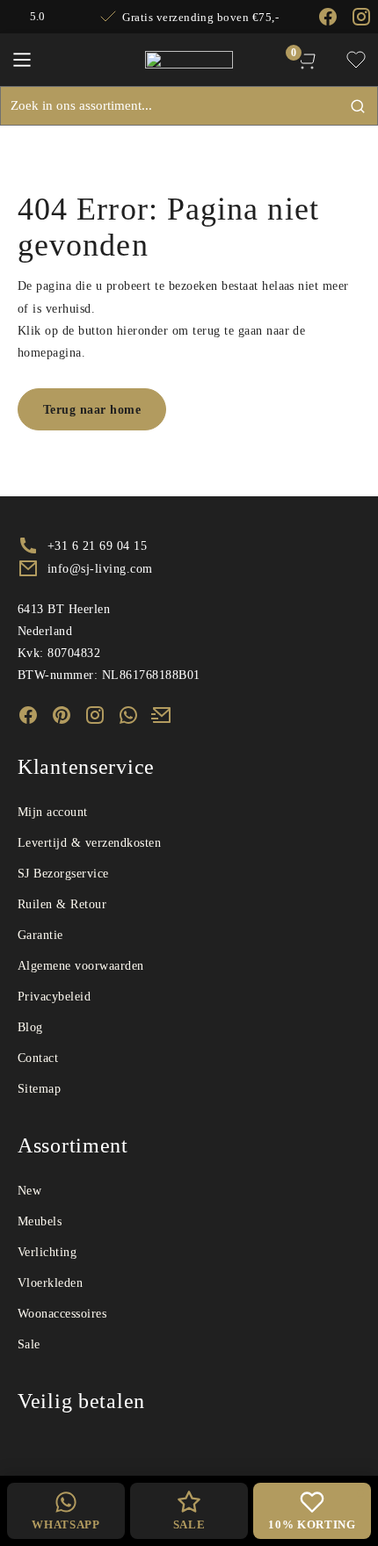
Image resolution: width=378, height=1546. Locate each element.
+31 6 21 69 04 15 (97, 546)
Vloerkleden (50, 1283)
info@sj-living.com (100, 568)
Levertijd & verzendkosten (89, 842)
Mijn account (53, 812)
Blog (30, 1027)
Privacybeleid (54, 996)
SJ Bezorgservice (63, 873)
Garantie (40, 935)
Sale (29, 1344)
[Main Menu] (22, 60)
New (29, 1190)
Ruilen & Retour (62, 904)
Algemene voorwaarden (81, 965)
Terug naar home (92, 409)
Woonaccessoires (62, 1313)
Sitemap (39, 1088)
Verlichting (47, 1252)
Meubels (40, 1221)
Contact (38, 1058)
